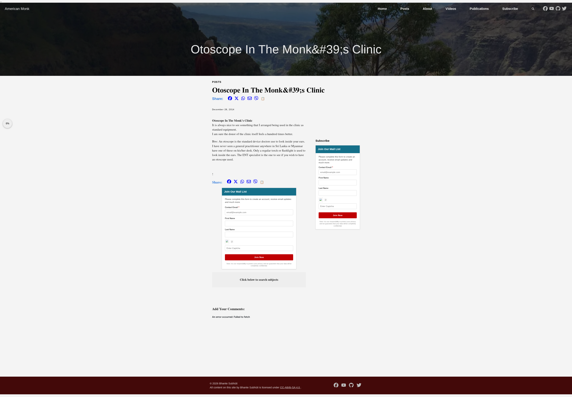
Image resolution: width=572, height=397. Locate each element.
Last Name (230, 229)
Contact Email (232, 207)
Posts (404, 9)
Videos (451, 9)
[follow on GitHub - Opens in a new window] (558, 8)
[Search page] (533, 8)
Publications (479, 9)
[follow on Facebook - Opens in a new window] (545, 8)
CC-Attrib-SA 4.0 (290, 387)
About (427, 9)
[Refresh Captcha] (232, 241)
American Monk (17, 9)
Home (382, 9)
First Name (230, 218)
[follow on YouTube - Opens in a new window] (551, 8)
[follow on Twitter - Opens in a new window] (564, 8)
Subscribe (510, 9)
